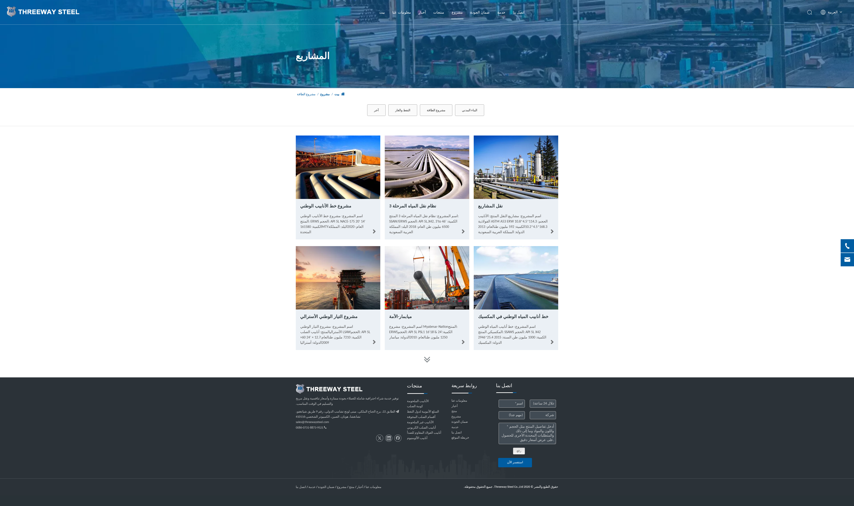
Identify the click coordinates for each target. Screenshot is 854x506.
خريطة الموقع (460, 437)
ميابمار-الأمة (400, 317)
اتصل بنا (519, 12)
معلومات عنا (401, 12)
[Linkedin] (388, 438)
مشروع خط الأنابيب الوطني (325, 206)
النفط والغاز (402, 110)
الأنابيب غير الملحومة (420, 422)
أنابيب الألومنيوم (417, 438)
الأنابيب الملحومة (418, 401)
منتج (454, 411)
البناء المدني (469, 110)
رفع (519, 451)
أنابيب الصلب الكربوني (421, 427)
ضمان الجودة (480, 12)
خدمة (501, 12)
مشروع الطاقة (436, 110)
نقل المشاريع (490, 206)
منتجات (438, 12)
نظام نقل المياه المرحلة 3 (412, 206)
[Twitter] (379, 438)
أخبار (422, 12)
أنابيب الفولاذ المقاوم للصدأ (424, 433)
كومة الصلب (415, 406)
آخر (376, 110)
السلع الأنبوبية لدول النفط (423, 411)
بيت (382, 12)
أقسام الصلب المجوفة (421, 417)
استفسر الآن (515, 462)
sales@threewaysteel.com (312, 422)
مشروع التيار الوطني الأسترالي (329, 317)
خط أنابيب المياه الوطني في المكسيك (513, 317)
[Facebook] (397, 438)
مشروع (457, 12)
